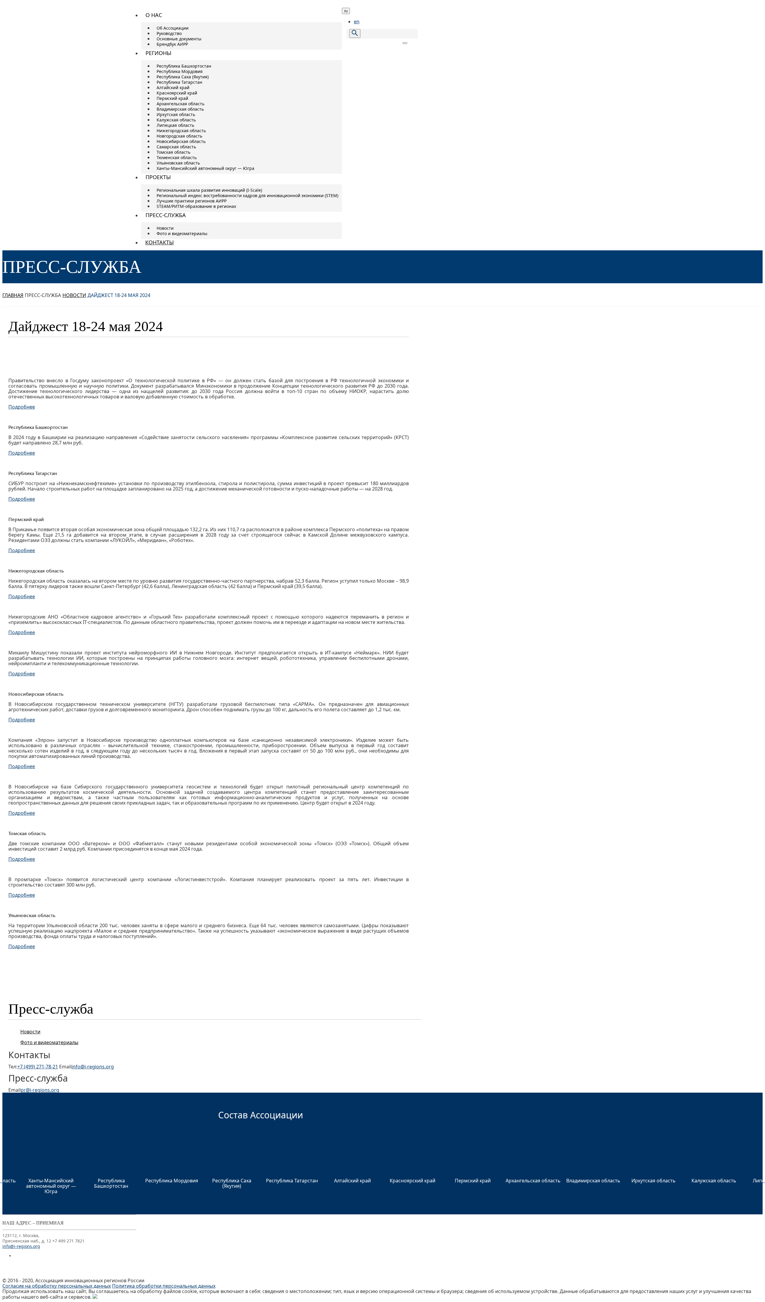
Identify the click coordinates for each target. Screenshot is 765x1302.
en (356, 21)
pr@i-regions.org (40, 1090)
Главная (12, 295)
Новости (74, 295)
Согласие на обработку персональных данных (56, 1286)
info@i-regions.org (92, 1066)
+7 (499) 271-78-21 (37, 1066)
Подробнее (21, 406)
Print (402, 328)
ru (346, 11)
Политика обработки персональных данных (163, 1286)
